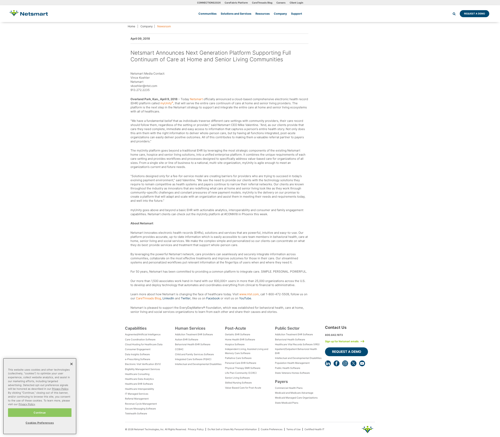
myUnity (166, 103)
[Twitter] (353, 363)
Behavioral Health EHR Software (192, 344)
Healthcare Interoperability (139, 388)
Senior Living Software (237, 377)
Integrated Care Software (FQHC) (193, 359)
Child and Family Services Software (194, 354)
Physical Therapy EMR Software (242, 368)
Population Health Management (292, 362)
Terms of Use (293, 429)
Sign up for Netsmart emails (342, 341)
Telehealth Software (136, 413)
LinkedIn (168, 298)
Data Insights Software (137, 354)
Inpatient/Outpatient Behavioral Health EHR (296, 351)
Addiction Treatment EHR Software (194, 334)
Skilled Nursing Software (238, 382)
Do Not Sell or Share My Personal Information (232, 429)
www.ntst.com (249, 294)
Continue (40, 412)
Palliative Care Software (238, 358)
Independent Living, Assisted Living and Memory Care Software (246, 351)
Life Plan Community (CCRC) (241, 372)
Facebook (213, 298)
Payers (281, 381)
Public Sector (287, 328)
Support (296, 13)
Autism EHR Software (186, 339)
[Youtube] (362, 363)
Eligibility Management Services (142, 369)
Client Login (296, 2)
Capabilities (136, 328)
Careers (281, 2)
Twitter (186, 298)
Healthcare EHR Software (139, 383)
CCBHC (179, 349)
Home (131, 26)
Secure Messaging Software (140, 408)
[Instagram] (345, 363)
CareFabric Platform (236, 2)
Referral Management (137, 398)
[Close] (71, 364)
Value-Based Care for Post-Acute (243, 387)
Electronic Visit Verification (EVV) (143, 364)
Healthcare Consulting (137, 374)
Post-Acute (235, 328)
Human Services (190, 328)
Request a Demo (474, 13)
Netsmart (197, 99)
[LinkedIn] (328, 363)
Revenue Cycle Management (141, 403)
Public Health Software (287, 368)
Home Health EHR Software (240, 339)
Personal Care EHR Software (240, 362)
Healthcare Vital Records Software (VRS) (297, 344)
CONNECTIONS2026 (209, 2)
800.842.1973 (334, 334)
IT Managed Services (136, 393)
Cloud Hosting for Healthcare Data (143, 344)
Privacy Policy (196, 429)
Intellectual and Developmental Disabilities (198, 364)
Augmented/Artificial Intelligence (143, 334)
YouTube (245, 298)
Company (146, 26)
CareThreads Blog (262, 2)
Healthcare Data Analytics (139, 378)
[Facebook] (336, 363)
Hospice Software (235, 344)
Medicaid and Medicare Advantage (294, 392)
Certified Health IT (314, 429)
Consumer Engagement (137, 349)
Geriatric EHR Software (237, 334)
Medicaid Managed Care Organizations (296, 397)
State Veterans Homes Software (292, 372)
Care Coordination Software (140, 339)
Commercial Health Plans (289, 387)
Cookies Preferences (40, 422)
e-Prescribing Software (137, 359)
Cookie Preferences (271, 429)
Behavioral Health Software (290, 339)
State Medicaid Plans (286, 402)
